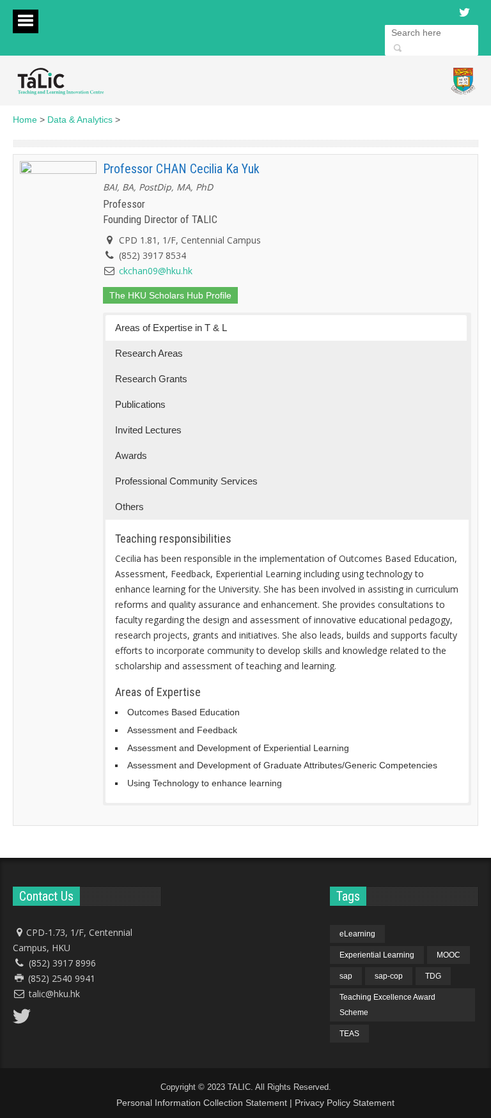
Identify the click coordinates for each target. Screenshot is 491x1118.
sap (345, 976)
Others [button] (129, 506)
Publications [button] (140, 404)
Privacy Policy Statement (344, 1103)
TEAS (349, 1033)
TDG (433, 976)
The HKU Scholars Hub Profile (170, 295)
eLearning (357, 933)
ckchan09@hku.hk (155, 271)
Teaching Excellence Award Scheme (387, 1005)
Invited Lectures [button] (148, 429)
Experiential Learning (376, 955)
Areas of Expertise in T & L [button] (171, 327)
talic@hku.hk (54, 994)
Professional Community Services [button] (186, 481)
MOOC (448, 955)
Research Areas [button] (149, 353)
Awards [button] (131, 455)
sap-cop (389, 976)
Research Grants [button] (151, 378)
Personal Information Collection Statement (201, 1103)
